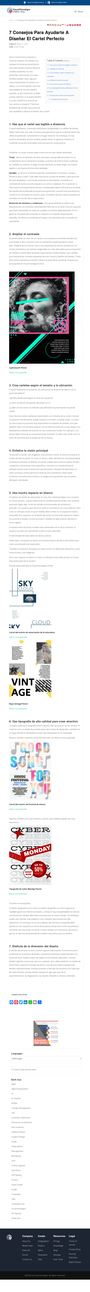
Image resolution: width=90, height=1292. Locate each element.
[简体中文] (77, 25)
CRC (13, 1113)
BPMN (14, 1103)
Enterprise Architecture (21, 1122)
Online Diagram (18, 1165)
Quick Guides (17, 1184)
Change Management (21, 1108)
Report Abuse (75, 1262)
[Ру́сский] (72, 25)
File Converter (17, 1127)
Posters (14, 1180)
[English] (50, 25)
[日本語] (65, 25)
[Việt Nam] (75, 25)
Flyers (40, 1250)
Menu (80, 11)
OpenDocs (16, 1170)
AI (12, 1093)
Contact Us (27, 1259)
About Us (26, 1241)
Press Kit (26, 1250)
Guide (14, 1141)
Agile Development (19, 1089)
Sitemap (57, 1255)
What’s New (27, 1245)
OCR (13, 1160)
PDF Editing (16, 1175)
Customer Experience (20, 1117)
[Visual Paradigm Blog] (18, 11)
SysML (14, 1189)
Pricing (56, 1241)
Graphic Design (19, 47)
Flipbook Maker (18, 1132)
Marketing (16, 1156)
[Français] (58, 25)
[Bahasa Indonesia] (63, 25)
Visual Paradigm (18, 1208)
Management (17, 1151)
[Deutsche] (48, 25)
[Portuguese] (70, 25)
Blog (55, 1250)
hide (66, 61)
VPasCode (15, 1218)
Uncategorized (17, 1204)
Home (11, 20)
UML (13, 1199)
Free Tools (58, 1259)
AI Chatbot (16, 1098)
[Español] (53, 25)
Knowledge (58, 1245)
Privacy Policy (75, 1249)
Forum (25, 1255)
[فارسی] (55, 25)
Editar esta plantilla (18, 372)
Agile (13, 1084)
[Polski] (68, 25)
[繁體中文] (80, 25)
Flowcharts (42, 1255)
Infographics (17, 1146)
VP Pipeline (16, 1213)
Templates (16, 1194)
